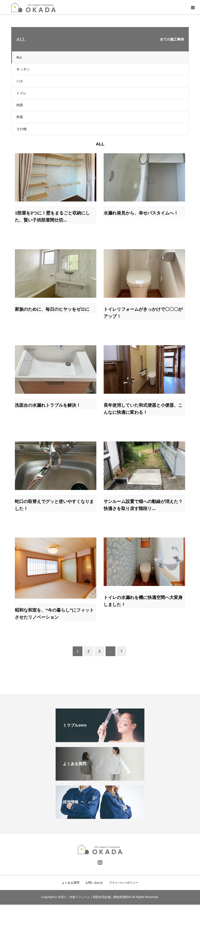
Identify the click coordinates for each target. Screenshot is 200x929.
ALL (19, 57)
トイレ (21, 93)
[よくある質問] (100, 778)
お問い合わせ (94, 882)
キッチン (23, 69)
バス (19, 81)
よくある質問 (70, 882)
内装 (19, 105)
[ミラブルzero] (100, 740)
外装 (19, 117)
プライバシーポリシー (123, 882)
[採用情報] (100, 817)
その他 (21, 129)
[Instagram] (100, 862)
